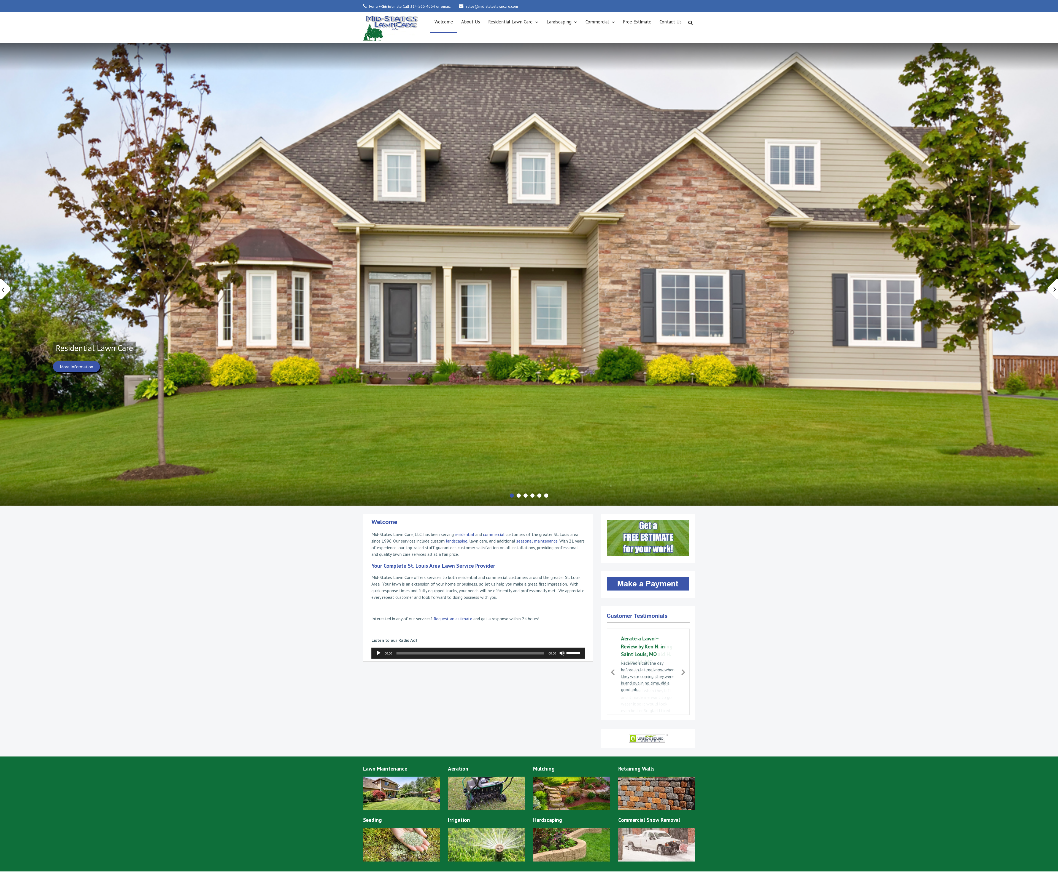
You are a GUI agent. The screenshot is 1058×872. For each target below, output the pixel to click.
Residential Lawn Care (510, 22)
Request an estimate (453, 618)
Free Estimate (637, 22)
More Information (76, 366)
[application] (478, 653)
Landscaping (559, 22)
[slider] (574, 653)
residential (464, 534)
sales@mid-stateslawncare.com (492, 6)
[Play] (378, 653)
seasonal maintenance (537, 541)
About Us (470, 22)
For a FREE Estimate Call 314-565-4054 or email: (409, 6)
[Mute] (562, 653)
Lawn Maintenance (88, 348)
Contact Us (671, 22)
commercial (493, 534)
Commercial (597, 22)
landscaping (456, 541)
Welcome (443, 22)
